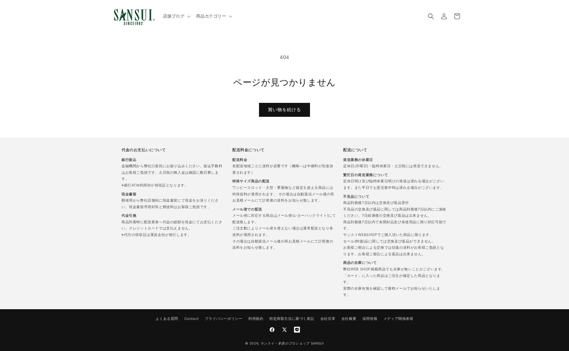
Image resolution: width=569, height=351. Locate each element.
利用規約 (255, 318)
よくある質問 (167, 318)
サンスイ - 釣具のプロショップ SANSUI (292, 343)
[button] (176, 16)
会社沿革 (327, 318)
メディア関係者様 (398, 318)
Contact (191, 318)
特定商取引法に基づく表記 (291, 318)
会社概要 (348, 318)
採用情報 (369, 318)
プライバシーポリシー (223, 318)
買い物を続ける (284, 109)
